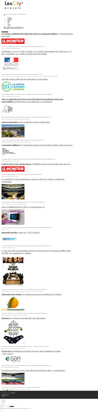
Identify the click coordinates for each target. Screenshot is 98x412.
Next (12, 390)
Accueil (9, 17)
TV (8, 23)
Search (3, 404)
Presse (9, 24)
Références (10, 19)
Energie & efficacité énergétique (52, 76)
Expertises (10, 18)
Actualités (7, 76)
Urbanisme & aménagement (20, 348)
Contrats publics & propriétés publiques (12, 48)
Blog (8, 21)
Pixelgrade (13, 392)
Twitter (3, 400)
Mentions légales (5, 394)
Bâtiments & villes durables (14, 76)
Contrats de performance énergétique (25, 76)
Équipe (9, 20)
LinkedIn (4, 401)
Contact (9, 25)
